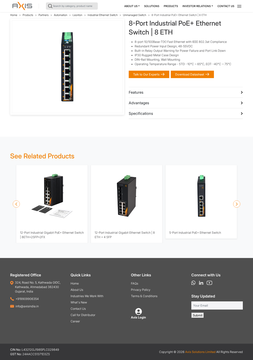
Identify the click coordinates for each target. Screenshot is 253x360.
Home (13, 15)
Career (75, 321)
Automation (60, 15)
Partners (44, 15)
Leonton (77, 15)
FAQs (134, 283)
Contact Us (225, 6)
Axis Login (138, 317)
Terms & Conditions (144, 296)
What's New (79, 302)
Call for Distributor (83, 315)
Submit (197, 315)
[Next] (236, 204)
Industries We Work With (87, 296)
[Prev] (16, 204)
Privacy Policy (140, 290)
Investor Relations (196, 6)
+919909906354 (27, 299)
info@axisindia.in (27, 306)
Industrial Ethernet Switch (103, 15)
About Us (131, 6)
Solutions (151, 6)
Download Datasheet (189, 74)
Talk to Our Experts (146, 74)
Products (171, 6)
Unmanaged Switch (134, 15)
